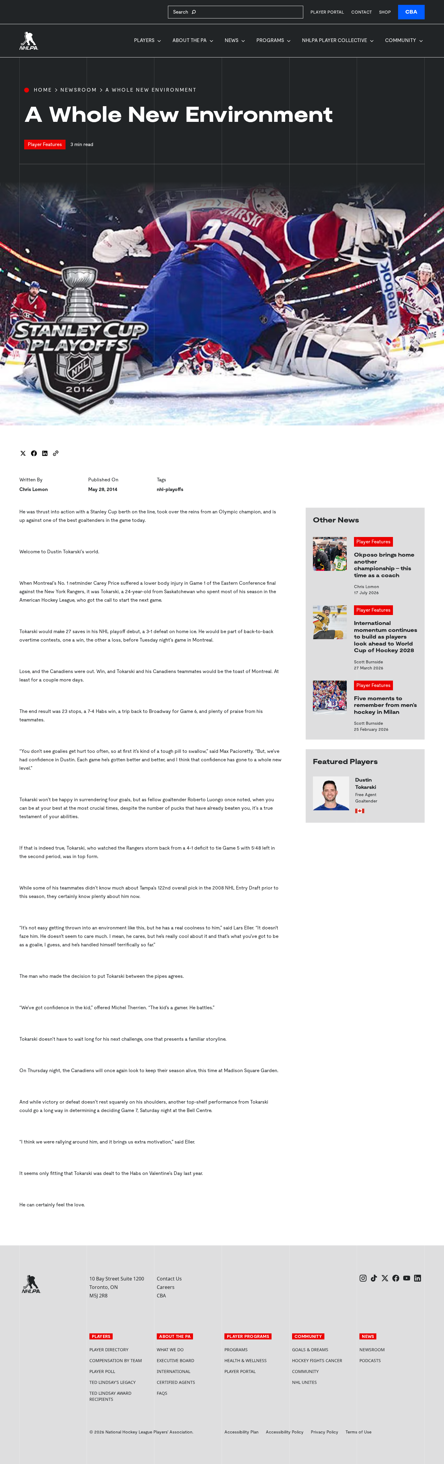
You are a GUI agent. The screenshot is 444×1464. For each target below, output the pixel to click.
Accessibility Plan (241, 1432)
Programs (270, 40)
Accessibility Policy (285, 1432)
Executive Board (175, 1360)
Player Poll (102, 1371)
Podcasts (370, 1360)
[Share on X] (23, 453)
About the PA (189, 40)
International (173, 1371)
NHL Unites (323, 1382)
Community (400, 40)
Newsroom (78, 90)
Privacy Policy (324, 1432)
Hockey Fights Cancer (317, 1360)
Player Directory (108, 1349)
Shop (385, 12)
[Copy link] (55, 453)
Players (144, 40)
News (231, 40)
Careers (166, 1287)
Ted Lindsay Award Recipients (110, 1396)
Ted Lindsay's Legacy (112, 1382)
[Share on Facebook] (33, 453)
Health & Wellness (245, 1360)
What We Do (170, 1349)
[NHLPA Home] (29, 40)
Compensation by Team (115, 1360)
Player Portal (327, 12)
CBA (411, 12)
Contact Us (169, 1278)
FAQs (162, 1393)
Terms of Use (359, 1432)
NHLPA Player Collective (334, 40)
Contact (361, 12)
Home (43, 90)
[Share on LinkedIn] (44, 453)
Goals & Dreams (310, 1349)
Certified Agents (176, 1382)
